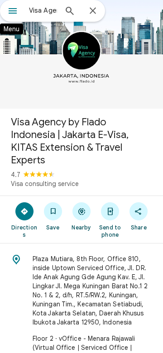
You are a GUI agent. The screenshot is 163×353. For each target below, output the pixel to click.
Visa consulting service (45, 184)
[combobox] (43, 10)
